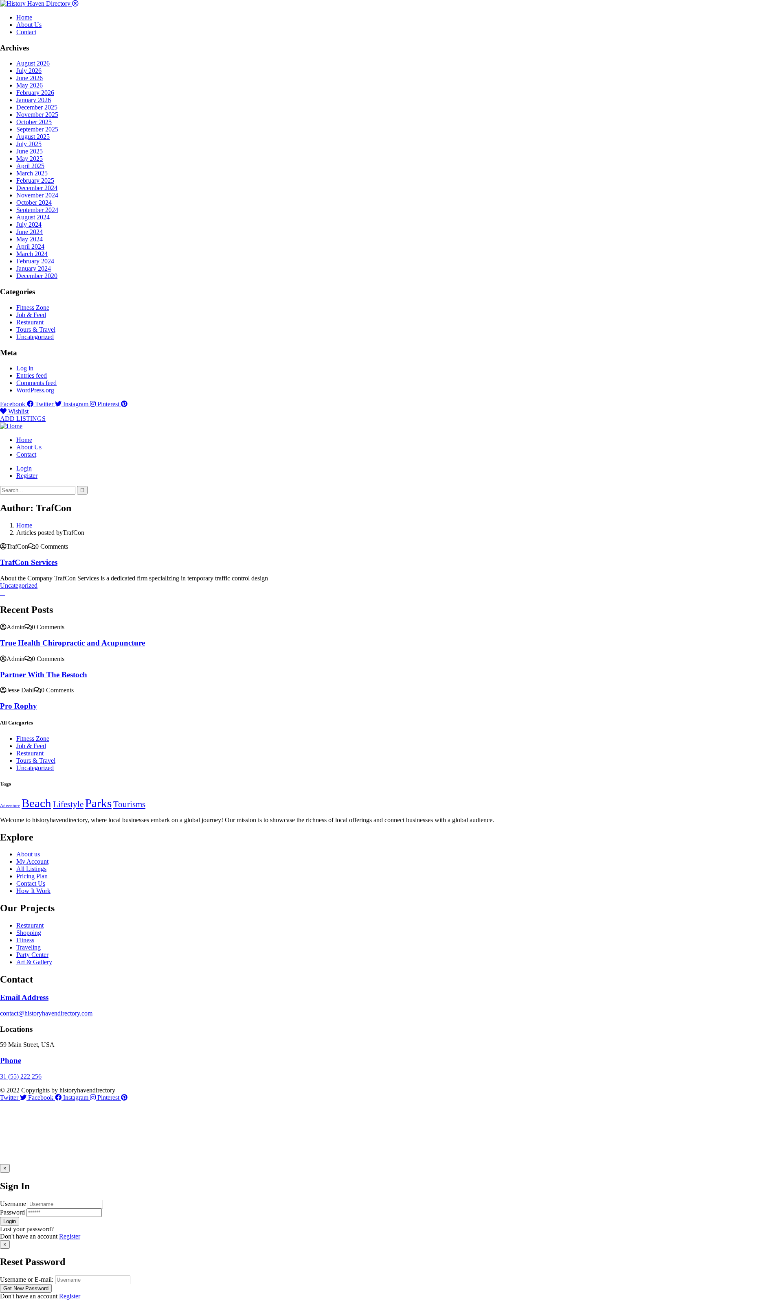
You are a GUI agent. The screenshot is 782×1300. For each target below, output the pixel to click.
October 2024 (34, 202)
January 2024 (33, 268)
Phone (10, 1060)
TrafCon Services (28, 562)
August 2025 (33, 136)
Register (69, 1236)
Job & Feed (31, 314)
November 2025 (37, 114)
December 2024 (36, 187)
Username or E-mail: (26, 1279)
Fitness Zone (32, 307)
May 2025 (29, 158)
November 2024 (37, 195)
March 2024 (32, 253)
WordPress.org (35, 390)
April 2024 (30, 246)
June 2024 (29, 231)
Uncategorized (35, 336)
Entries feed (31, 375)
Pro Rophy (18, 706)
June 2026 (29, 77)
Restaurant (30, 322)
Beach (36, 803)
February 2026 (35, 92)
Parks (98, 803)
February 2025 (35, 180)
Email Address (24, 997)
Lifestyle (68, 804)
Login (24, 468)
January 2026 (33, 99)
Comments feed (36, 382)
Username (13, 1203)
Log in (24, 368)
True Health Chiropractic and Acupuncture (72, 643)
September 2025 (37, 129)
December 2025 (36, 107)
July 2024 (29, 224)
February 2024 (35, 261)
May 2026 (29, 85)
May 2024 (29, 239)
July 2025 (29, 143)
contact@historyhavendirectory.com (46, 1013)
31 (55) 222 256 (21, 1076)
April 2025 (30, 165)
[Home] (11, 425)
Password (12, 1212)
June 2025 (29, 151)
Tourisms (129, 804)
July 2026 (29, 70)
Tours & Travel (35, 329)
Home (24, 525)
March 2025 (32, 173)
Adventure (10, 805)
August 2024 (33, 217)
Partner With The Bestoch (43, 674)
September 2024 (37, 209)
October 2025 (34, 121)
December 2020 (36, 275)
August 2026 (33, 63)
